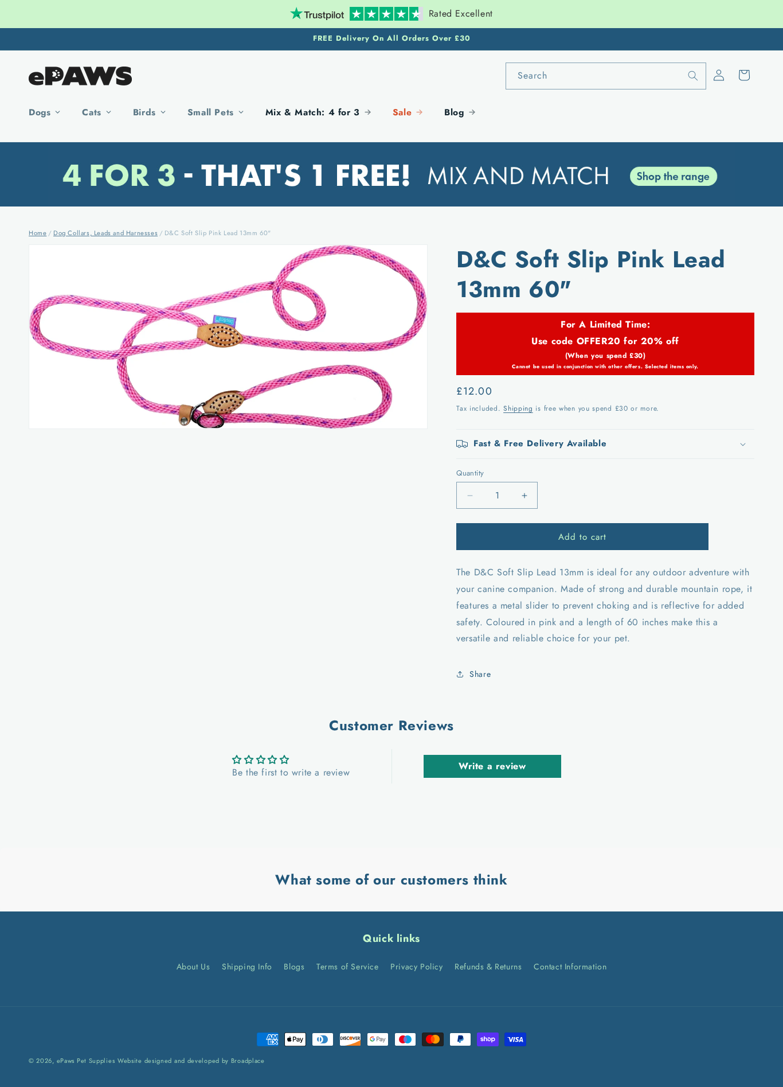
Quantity (470, 472)
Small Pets (210, 112)
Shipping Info (247, 966)
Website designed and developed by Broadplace (191, 1060)
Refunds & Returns (488, 966)
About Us (193, 966)
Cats (91, 112)
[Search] (693, 75)
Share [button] (480, 674)
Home (37, 232)
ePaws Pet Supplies (86, 1060)
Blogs (294, 966)
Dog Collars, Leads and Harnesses (105, 232)
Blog (454, 112)
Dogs (39, 112)
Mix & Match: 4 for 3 (312, 112)
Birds (144, 112)
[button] (744, 75)
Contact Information (570, 966)
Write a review (492, 766)
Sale (402, 112)
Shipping (518, 409)
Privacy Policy (416, 966)
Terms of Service (347, 966)
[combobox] (606, 76)
